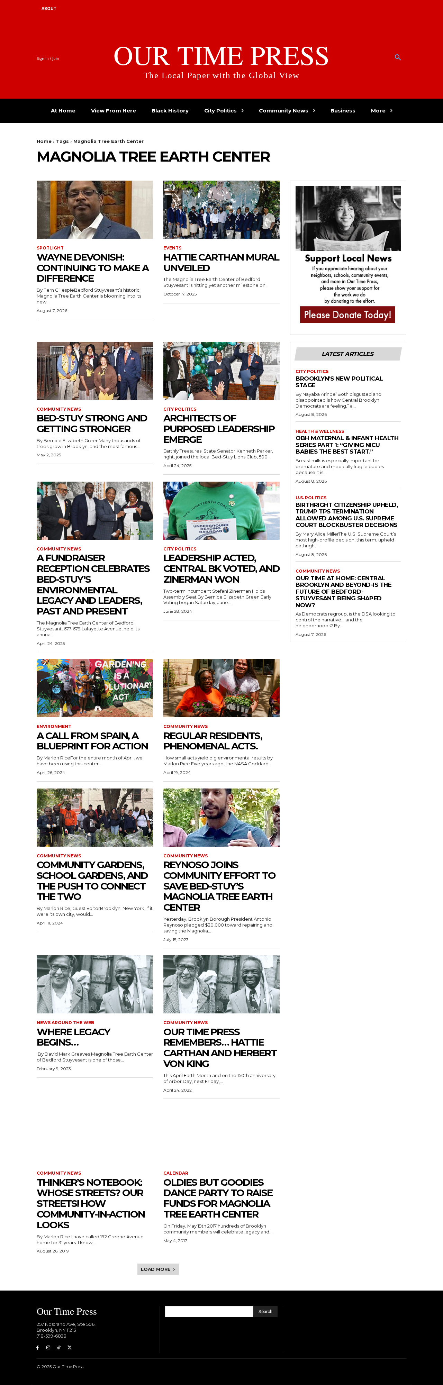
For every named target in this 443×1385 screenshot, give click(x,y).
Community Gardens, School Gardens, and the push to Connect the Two (92, 880)
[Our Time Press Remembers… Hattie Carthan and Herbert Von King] (221, 984)
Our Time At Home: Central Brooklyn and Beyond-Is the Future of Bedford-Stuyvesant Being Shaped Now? (343, 592)
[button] (398, 57)
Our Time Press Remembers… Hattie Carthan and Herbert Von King (220, 1047)
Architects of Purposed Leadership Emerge (218, 428)
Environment (54, 726)
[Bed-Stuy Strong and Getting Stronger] (95, 371)
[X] (69, 1347)
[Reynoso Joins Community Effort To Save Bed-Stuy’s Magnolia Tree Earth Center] (221, 818)
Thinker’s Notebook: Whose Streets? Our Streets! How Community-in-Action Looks (91, 1203)
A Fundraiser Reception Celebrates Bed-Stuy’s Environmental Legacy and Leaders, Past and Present (93, 584)
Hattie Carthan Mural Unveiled (221, 262)
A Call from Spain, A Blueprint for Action (92, 741)
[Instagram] (48, 1347)
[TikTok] (59, 1347)
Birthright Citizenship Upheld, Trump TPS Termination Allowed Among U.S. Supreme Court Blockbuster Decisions (347, 515)
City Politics (179, 409)
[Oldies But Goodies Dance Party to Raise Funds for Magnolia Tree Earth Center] (221, 1135)
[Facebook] (37, 1347)
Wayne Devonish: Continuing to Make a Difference (92, 267)
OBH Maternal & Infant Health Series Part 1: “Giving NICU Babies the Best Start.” (347, 445)
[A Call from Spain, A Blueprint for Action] (95, 688)
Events (172, 248)
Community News (59, 409)
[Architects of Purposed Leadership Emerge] (221, 371)
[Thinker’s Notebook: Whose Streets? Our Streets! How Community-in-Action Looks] (95, 1135)
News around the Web (65, 1022)
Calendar (175, 1173)
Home (44, 141)
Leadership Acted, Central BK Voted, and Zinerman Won (221, 568)
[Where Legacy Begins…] (95, 984)
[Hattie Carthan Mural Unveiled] (221, 210)
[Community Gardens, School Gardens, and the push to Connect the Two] (95, 818)
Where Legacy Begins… (73, 1037)
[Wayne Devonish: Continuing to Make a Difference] (95, 210)
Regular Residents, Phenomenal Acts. (212, 741)
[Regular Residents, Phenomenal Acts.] (221, 688)
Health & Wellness (320, 431)
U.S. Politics (311, 497)
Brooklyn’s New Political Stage (339, 382)
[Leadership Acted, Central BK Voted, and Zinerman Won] (221, 511)
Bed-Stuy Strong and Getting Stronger (92, 423)
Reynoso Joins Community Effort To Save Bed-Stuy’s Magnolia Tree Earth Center (219, 886)
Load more (156, 1269)
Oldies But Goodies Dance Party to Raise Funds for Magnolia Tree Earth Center (217, 1198)
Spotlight (50, 248)
